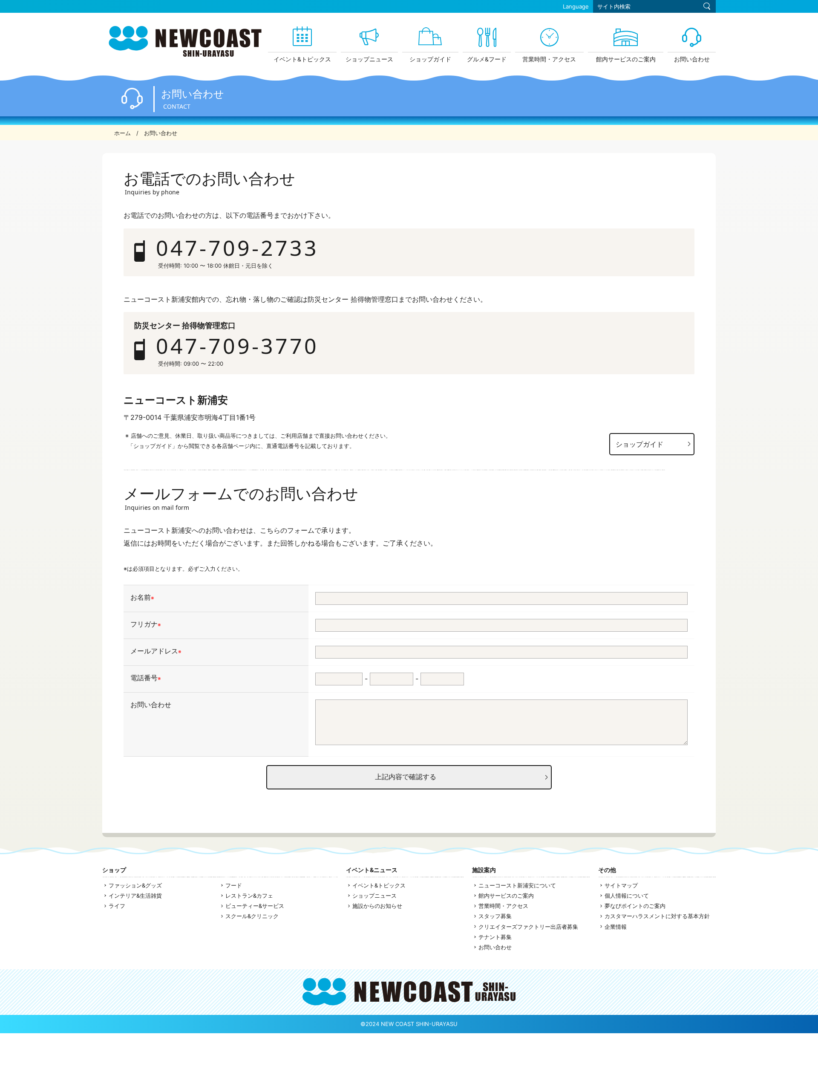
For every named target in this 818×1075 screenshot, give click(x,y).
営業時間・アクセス (503, 905)
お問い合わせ (150, 705)
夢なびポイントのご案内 (635, 905)
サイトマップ (621, 885)
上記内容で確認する (405, 776)
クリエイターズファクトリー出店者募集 (528, 926)
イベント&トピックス (379, 885)
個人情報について (627, 895)
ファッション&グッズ (135, 885)
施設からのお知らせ (377, 905)
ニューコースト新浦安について (517, 885)
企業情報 (616, 926)
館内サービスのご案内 (506, 895)
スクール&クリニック (252, 916)
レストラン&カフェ (249, 895)
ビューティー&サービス (254, 905)
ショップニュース (374, 895)
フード (233, 885)
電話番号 (145, 678)
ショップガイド (639, 444)
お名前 (142, 597)
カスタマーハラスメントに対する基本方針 (657, 916)
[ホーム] (185, 54)
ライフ (117, 905)
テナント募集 (495, 936)
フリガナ (145, 624)
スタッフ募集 (495, 916)
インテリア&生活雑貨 (135, 895)
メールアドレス (155, 651)
